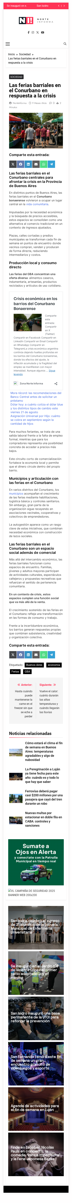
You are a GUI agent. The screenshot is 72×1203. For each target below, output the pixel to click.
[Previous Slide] (58, 5)
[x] (37, 33)
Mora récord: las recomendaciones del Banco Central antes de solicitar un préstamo (35, 396)
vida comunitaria (37, 204)
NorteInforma (20, 103)
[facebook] (29, 33)
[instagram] (33, 33)
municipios (16, 493)
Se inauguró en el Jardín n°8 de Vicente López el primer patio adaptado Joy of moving (17, 5)
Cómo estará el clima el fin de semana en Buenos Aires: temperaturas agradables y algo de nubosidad (44, 751)
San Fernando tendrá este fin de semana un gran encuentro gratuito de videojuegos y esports (36, 1062)
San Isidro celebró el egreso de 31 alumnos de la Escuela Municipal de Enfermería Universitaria (35, 926)
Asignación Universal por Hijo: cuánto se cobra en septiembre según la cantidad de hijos (35, 419)
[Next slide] (64, 5)
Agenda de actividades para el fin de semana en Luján (35, 1108)
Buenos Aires (34, 665)
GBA (27, 671)
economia (54, 665)
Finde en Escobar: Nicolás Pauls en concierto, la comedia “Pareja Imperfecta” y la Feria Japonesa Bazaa (35, 1153)
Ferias (15, 671)
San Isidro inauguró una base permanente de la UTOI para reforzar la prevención (38, 5)
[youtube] (42, 33)
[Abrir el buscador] (65, 43)
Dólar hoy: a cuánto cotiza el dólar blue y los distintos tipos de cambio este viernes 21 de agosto (36, 408)
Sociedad (16, 77)
